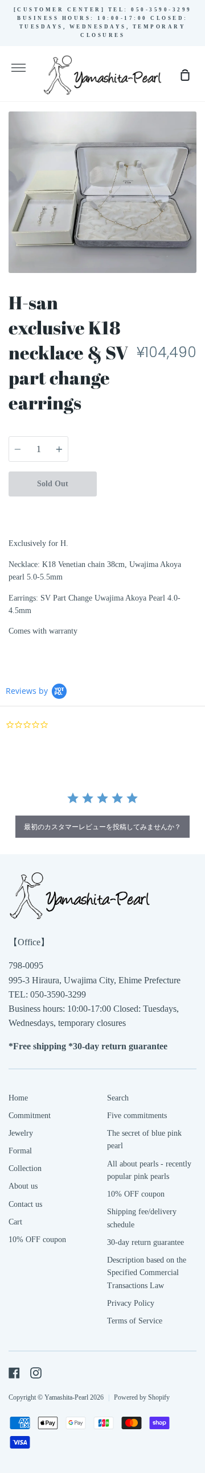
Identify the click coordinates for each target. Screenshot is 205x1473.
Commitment (30, 1115)
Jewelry (21, 1133)
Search (118, 1098)
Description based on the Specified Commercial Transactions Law (146, 1273)
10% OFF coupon (37, 1239)
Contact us (25, 1204)
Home (18, 1098)
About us (23, 1186)
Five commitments (137, 1115)
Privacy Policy (130, 1303)
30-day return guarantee (145, 1242)
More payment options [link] (147, 509)
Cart (15, 1222)
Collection (25, 1168)
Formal (20, 1151)
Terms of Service (134, 1321)
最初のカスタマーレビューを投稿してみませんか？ (102, 826)
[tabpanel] (102, 192)
